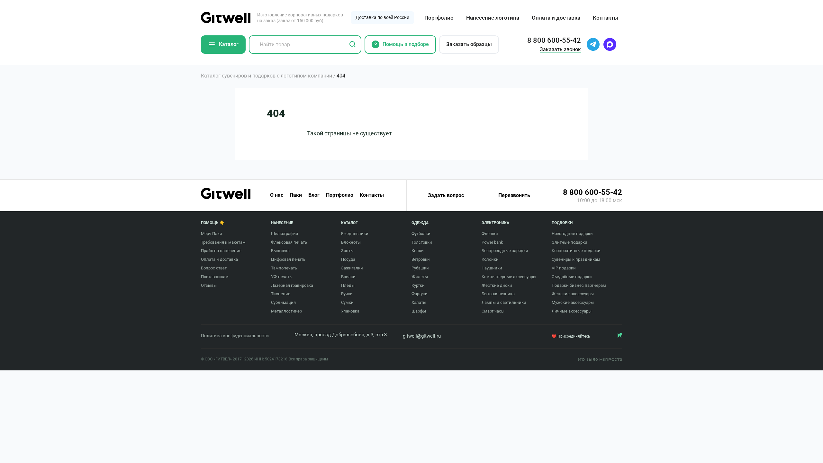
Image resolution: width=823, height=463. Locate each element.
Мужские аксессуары (573, 302)
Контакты (605, 17)
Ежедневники (354, 233)
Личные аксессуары (572, 311)
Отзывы (209, 285)
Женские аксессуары (573, 293)
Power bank (492, 242)
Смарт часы (493, 311)
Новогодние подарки (572, 233)
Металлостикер (286, 311)
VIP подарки (564, 268)
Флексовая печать (289, 242)
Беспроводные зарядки (505, 250)
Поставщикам (215, 276)
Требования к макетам (223, 242)
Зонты (347, 250)
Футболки (421, 233)
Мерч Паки (211, 233)
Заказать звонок (560, 49)
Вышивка (280, 250)
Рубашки (420, 268)
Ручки (347, 293)
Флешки (490, 233)
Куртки (418, 285)
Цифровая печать (288, 259)
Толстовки (422, 242)
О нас (276, 195)
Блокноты (351, 242)
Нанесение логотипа (492, 17)
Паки (296, 195)
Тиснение (280, 293)
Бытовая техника (498, 293)
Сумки (347, 302)
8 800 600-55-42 (592, 192)
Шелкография (284, 233)
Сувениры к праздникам (576, 259)
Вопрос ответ (214, 268)
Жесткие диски (497, 285)
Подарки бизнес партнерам (579, 285)
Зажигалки (352, 268)
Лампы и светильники (504, 302)
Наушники (492, 268)
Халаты (419, 302)
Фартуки (420, 293)
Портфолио (439, 17)
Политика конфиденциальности (235, 335)
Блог (314, 195)
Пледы (348, 285)
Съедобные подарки (572, 276)
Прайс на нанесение (221, 250)
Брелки (348, 276)
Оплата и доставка (556, 17)
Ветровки (421, 259)
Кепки (418, 250)
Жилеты (420, 276)
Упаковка (350, 311)
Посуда (348, 259)
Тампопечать (284, 268)
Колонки (490, 259)
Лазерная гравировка (292, 285)
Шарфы (419, 311)
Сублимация (283, 302)
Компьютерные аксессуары (509, 276)
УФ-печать (281, 276)
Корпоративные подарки (576, 250)
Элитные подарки (569, 242)
